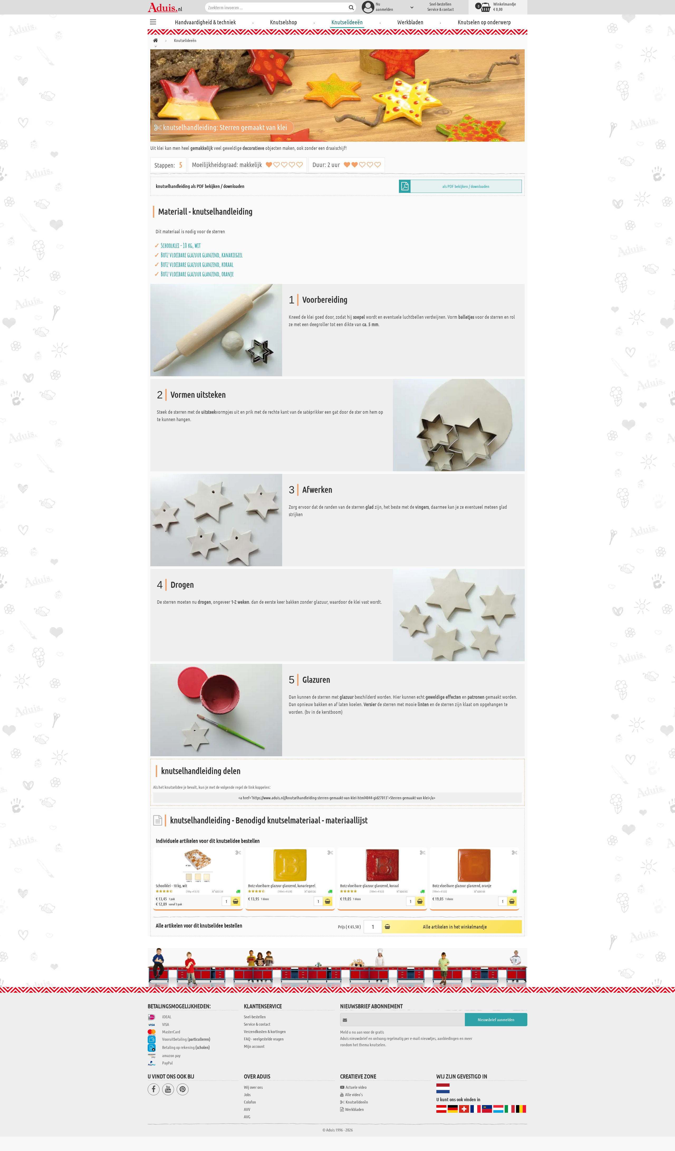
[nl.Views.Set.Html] (238, 852)
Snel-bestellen (440, 3)
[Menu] (153, 21)
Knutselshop (283, 21)
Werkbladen (410, 21)
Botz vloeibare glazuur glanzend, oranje (197, 274)
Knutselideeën (347, 21)
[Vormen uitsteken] (459, 424)
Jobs (247, 1094)
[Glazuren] (216, 709)
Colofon (250, 1101)
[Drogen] (459, 614)
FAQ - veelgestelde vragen (264, 1038)
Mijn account (254, 1046)
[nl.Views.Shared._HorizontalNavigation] (155, 41)
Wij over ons (253, 1087)
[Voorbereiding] (216, 329)
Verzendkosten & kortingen (265, 1031)
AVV (247, 1109)
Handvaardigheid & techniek (205, 21)
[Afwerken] (216, 519)
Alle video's (354, 1094)
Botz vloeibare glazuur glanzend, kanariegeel (202, 255)
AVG (247, 1116)
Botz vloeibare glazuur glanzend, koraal (197, 264)
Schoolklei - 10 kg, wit (181, 245)
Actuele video (356, 1087)
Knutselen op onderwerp (484, 21)
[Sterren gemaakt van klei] (337, 95)
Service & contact (440, 9)
